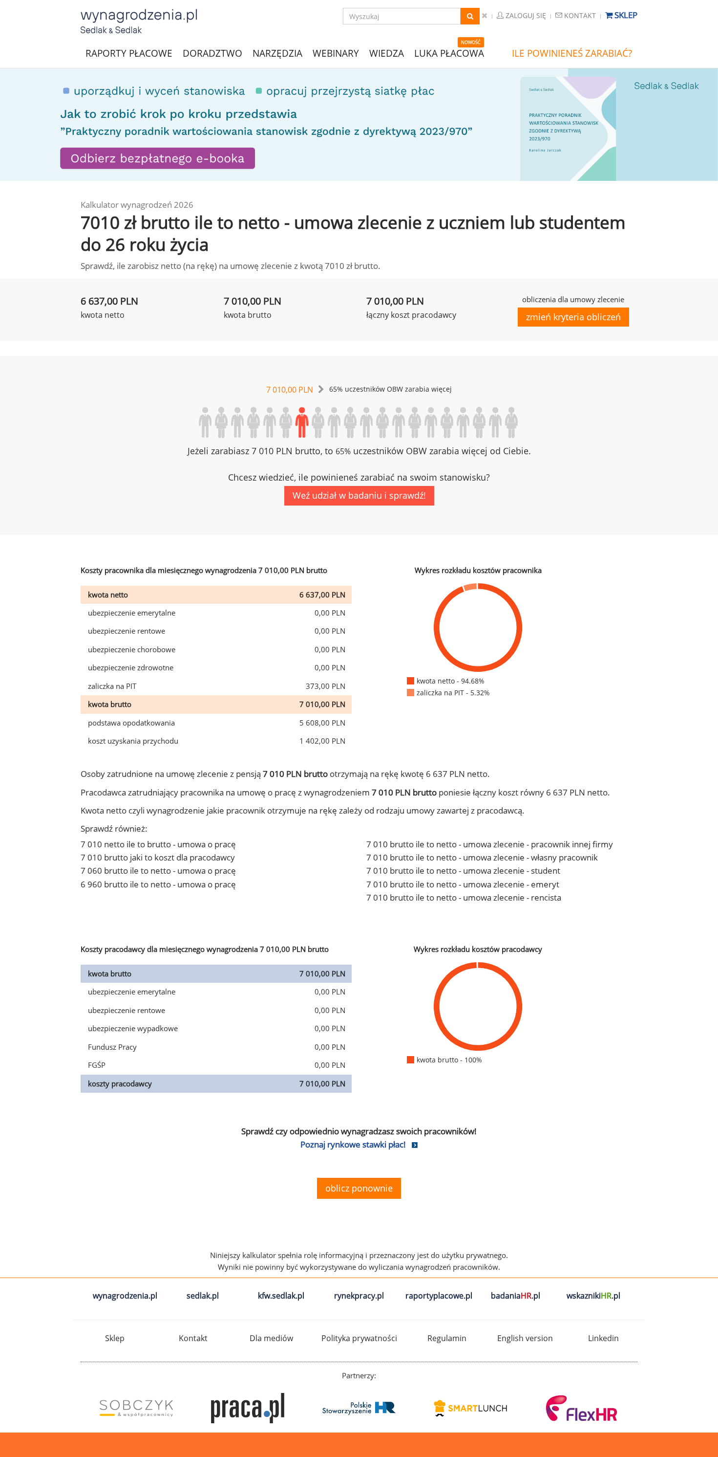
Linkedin (603, 1338)
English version (525, 1338)
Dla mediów (271, 1338)
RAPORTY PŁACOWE (128, 52)
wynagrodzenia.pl (125, 1295)
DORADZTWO (212, 53)
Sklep (624, 15)
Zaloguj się (525, 15)
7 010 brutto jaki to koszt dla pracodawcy (158, 857)
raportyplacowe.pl (438, 1295)
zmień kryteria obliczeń (573, 317)
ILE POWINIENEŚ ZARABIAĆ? (572, 53)
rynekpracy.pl (359, 1295)
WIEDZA (386, 53)
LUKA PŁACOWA (449, 53)
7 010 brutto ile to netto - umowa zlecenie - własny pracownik (482, 857)
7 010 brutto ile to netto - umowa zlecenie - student (463, 870)
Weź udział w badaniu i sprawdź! (359, 495)
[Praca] (247, 1408)
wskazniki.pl (593, 1295)
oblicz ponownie (359, 1188)
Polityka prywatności (359, 1338)
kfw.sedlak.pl (281, 1295)
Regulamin (446, 1338)
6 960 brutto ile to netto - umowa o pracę (158, 884)
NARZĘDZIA (277, 52)
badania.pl (515, 1295)
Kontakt (579, 15)
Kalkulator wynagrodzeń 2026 (137, 204)
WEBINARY (336, 52)
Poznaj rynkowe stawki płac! (353, 1144)
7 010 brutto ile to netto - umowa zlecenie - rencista (463, 897)
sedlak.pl (203, 1295)
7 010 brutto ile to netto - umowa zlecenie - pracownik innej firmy (489, 844)
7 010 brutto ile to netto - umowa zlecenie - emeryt (462, 884)
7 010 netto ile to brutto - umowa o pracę (158, 844)
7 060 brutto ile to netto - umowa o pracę (158, 870)
